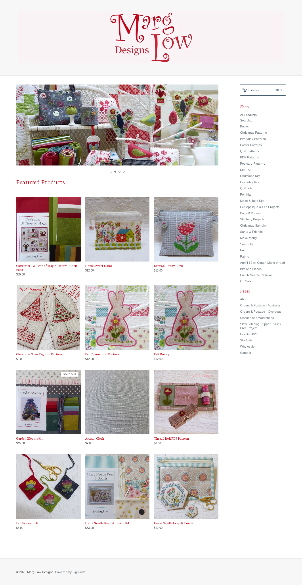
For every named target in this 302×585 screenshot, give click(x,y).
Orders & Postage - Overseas (260, 311)
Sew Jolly (246, 244)
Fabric (244, 256)
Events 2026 (249, 334)
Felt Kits (245, 194)
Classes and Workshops (257, 317)
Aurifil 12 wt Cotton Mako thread (262, 262)
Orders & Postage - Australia (260, 305)
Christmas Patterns (253, 132)
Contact (245, 352)
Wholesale (247, 346)
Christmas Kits (250, 176)
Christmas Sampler (253, 225)
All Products (248, 115)
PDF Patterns (249, 157)
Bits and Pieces (251, 269)
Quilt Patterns (249, 151)
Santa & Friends (251, 231)
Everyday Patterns (253, 138)
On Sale (245, 281)
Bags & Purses (250, 213)
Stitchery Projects (252, 219)
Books (244, 126)
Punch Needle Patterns (256, 275)
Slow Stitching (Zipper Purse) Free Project (260, 326)
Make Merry (248, 238)
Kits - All (245, 169)
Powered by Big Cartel (70, 572)
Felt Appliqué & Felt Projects (259, 207)
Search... (246, 120)
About (244, 299)
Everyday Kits (249, 182)
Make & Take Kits (252, 200)
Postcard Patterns (252, 163)
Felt (242, 250)
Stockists (246, 340)
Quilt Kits (246, 188)
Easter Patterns (251, 145)
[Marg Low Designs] (151, 37)
